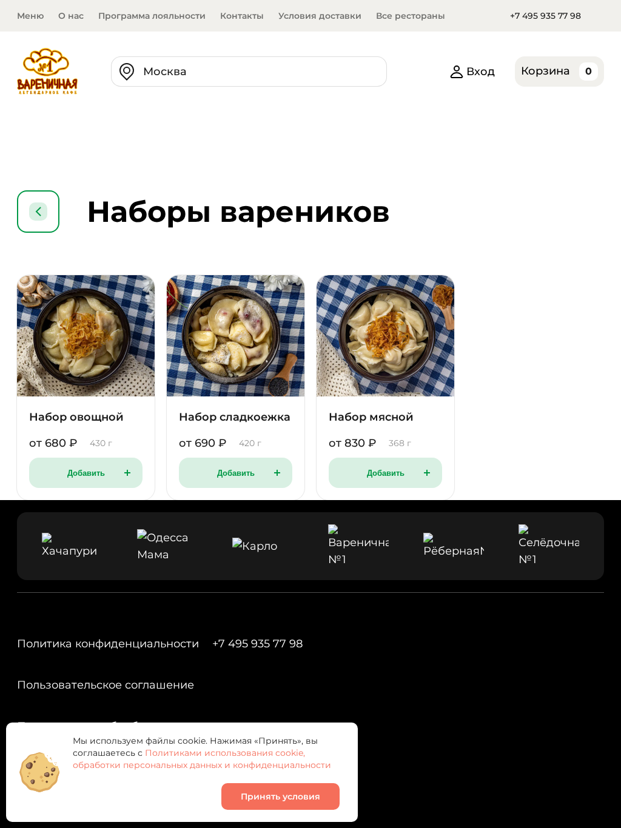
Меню (30, 15)
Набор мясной (371, 417)
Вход (480, 71)
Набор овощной (76, 417)
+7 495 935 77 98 (545, 15)
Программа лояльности (152, 15)
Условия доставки (319, 15)
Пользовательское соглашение (105, 685)
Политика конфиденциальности (108, 643)
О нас (71, 15)
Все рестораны (410, 15)
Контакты (242, 15)
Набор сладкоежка (234, 417)
